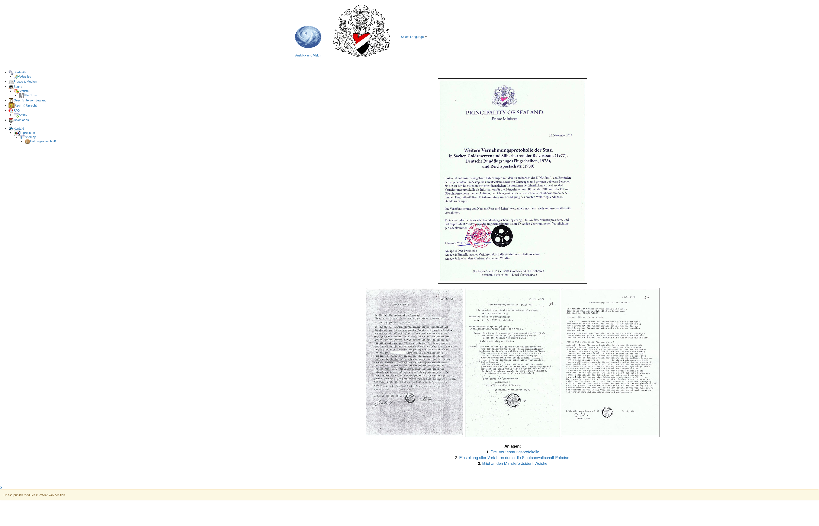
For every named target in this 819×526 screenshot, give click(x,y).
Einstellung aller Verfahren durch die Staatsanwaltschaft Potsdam (515, 457)
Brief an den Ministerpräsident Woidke (514, 463)
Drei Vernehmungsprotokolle (515, 451)
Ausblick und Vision (308, 55)
